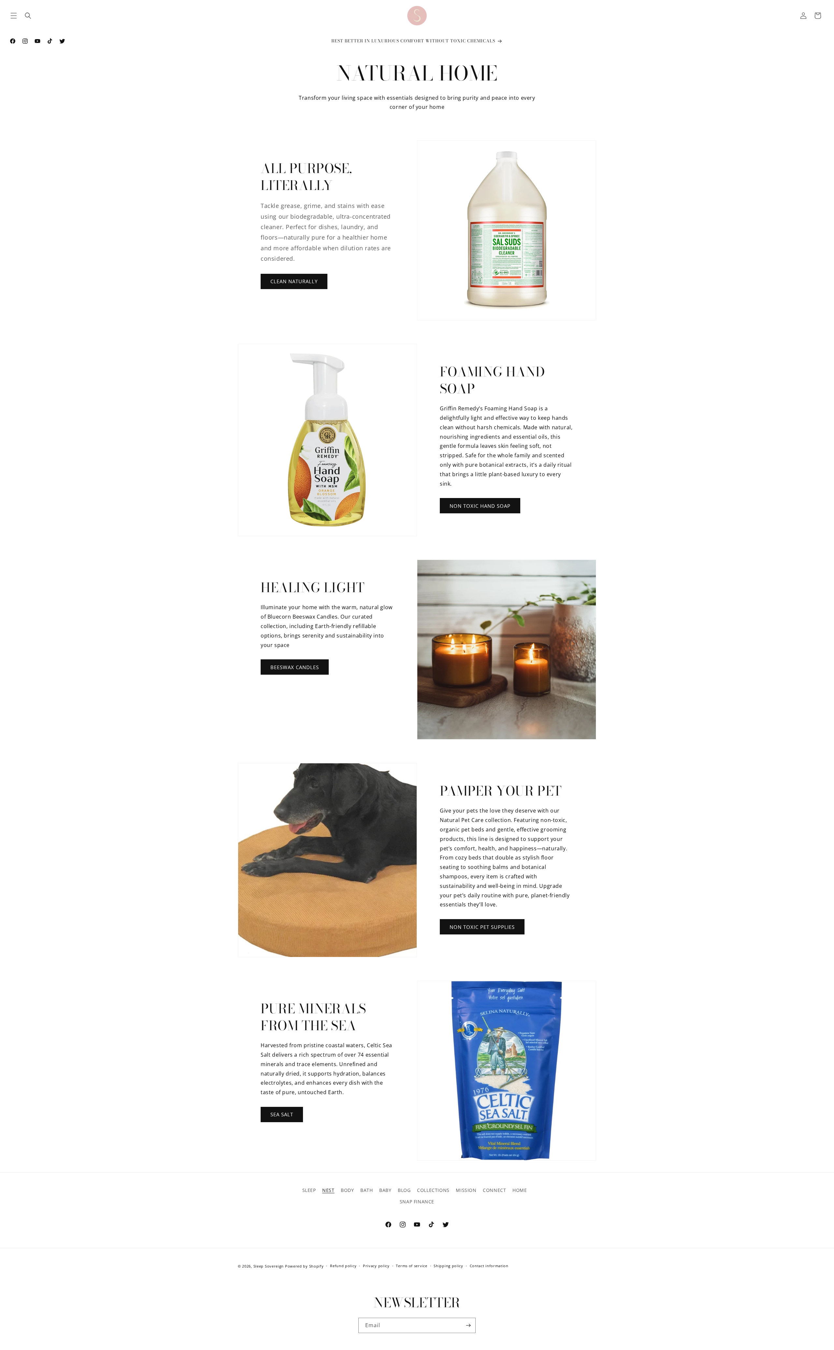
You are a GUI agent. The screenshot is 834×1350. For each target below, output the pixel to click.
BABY (385, 1190)
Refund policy (343, 1265)
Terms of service (411, 1265)
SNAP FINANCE (417, 1201)
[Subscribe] (468, 1325)
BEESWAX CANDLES (294, 667)
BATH (366, 1190)
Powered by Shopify (304, 1266)
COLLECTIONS (433, 1190)
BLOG (404, 1190)
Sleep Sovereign (268, 1266)
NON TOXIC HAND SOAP (480, 506)
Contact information (489, 1265)
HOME (519, 1190)
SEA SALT (281, 1114)
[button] (14, 15)
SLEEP (309, 1190)
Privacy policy (376, 1265)
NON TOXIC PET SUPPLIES (482, 927)
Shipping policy (448, 1265)
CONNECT (494, 1190)
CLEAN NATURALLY (294, 281)
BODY (347, 1190)
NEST (328, 1190)
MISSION (466, 1190)
